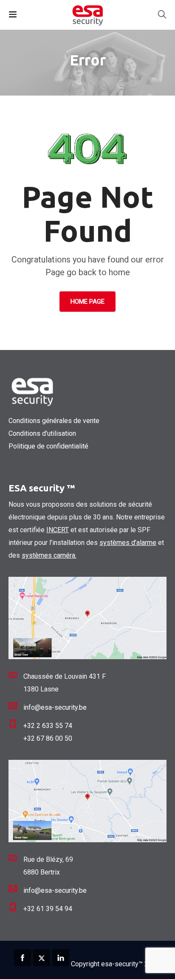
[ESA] (87, 15)
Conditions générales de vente (53, 421)
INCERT (57, 530)
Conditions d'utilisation (42, 433)
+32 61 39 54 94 (47, 909)
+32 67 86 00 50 (47, 738)
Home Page (87, 301)
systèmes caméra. (49, 555)
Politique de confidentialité (48, 446)
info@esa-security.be (55, 707)
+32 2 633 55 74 (47, 726)
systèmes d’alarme (127, 543)
